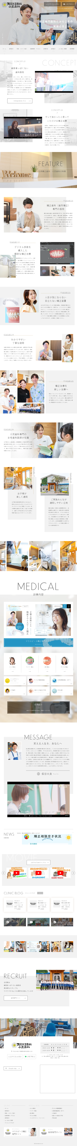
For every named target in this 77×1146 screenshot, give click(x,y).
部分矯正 (32, 1113)
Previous (3, 873)
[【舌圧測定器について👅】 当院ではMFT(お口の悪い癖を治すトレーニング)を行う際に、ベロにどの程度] (9, 946)
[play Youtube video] (16, 873)
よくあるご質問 (9, 1120)
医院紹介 (7, 1111)
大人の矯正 (33, 1108)
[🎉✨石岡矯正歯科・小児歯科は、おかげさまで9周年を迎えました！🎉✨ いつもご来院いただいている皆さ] (68, 946)
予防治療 (54, 1118)
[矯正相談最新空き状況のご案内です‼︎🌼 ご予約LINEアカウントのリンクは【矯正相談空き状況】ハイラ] (32, 946)
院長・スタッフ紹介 (10, 1113)
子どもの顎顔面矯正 (57, 1108)
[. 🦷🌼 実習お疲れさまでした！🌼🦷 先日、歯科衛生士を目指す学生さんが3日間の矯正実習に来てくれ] (56, 946)
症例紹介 (7, 1118)
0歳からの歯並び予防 (57, 1115)
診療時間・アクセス (10, 1115)
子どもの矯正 (33, 1115)
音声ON (39, 137)
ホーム (6, 1108)
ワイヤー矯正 (33, 1111)
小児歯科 (54, 1113)
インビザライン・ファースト (37, 1118)
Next (73, 873)
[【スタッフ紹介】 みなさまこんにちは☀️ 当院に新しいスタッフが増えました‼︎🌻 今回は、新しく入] (21, 946)
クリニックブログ (9, 1123)
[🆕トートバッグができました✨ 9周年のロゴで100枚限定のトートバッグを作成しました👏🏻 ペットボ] (44, 946)
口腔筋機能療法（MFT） (58, 1111)
